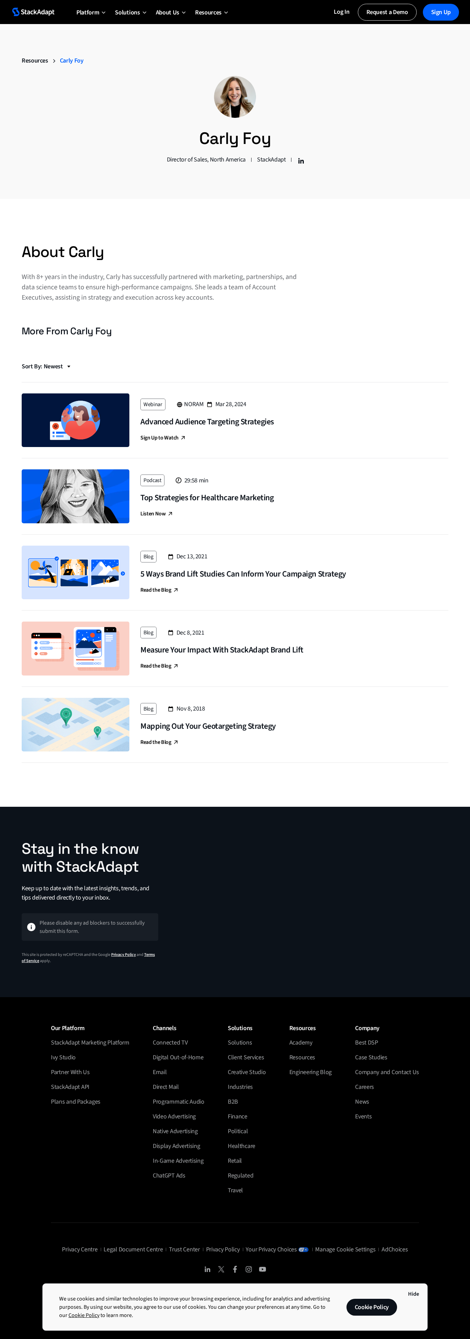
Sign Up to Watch (159, 438)
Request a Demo (387, 12)
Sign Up (441, 12)
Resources (35, 60)
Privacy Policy (123, 955)
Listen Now (153, 513)
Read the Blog (155, 590)
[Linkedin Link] (300, 160)
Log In (341, 12)
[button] (87, 12)
